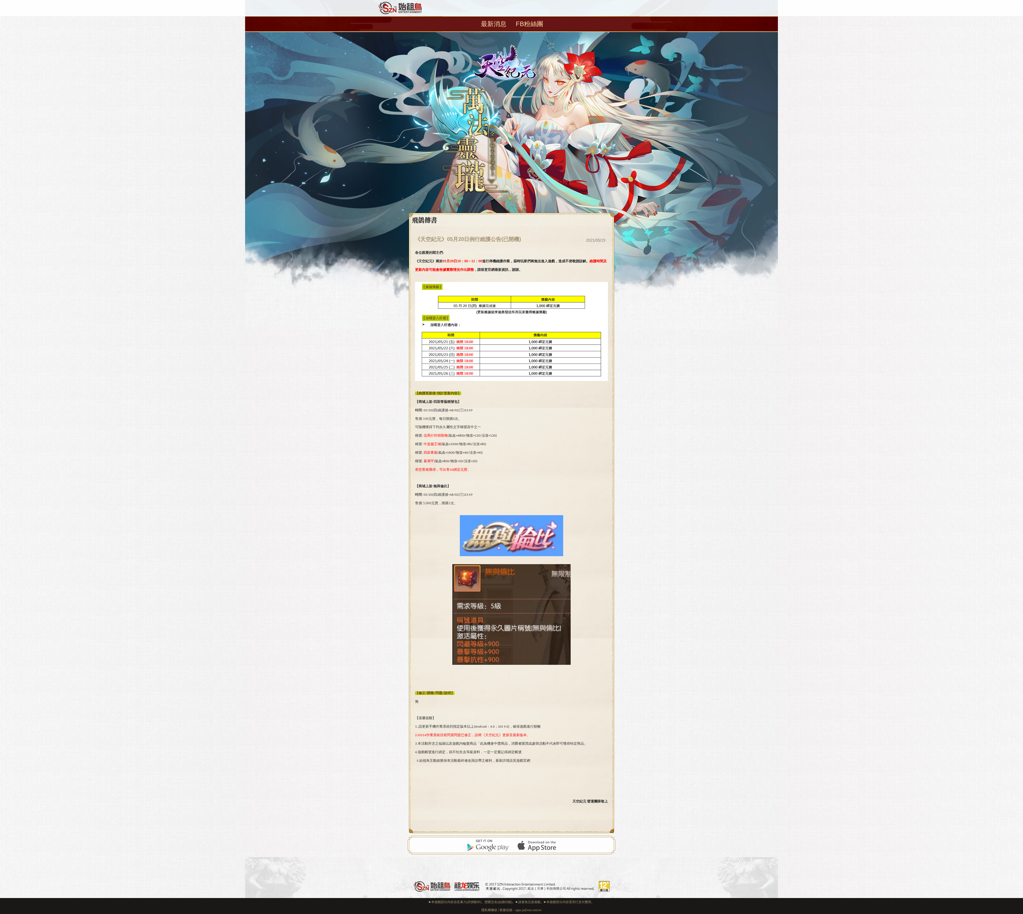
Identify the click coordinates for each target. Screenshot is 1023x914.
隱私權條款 (489, 910)
